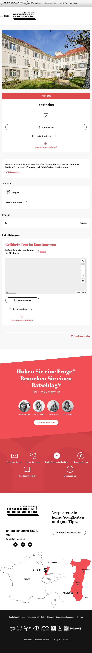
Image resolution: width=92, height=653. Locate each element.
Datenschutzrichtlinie (36, 617)
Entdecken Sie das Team (46, 422)
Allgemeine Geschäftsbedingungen (60, 617)
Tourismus (28, 639)
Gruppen (57, 639)
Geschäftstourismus (43, 639)
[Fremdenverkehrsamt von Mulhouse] (24, 15)
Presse (65, 639)
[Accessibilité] (29, 3)
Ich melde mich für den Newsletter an (69, 532)
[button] (32, 3)
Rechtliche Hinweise (17, 617)
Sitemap (79, 617)
